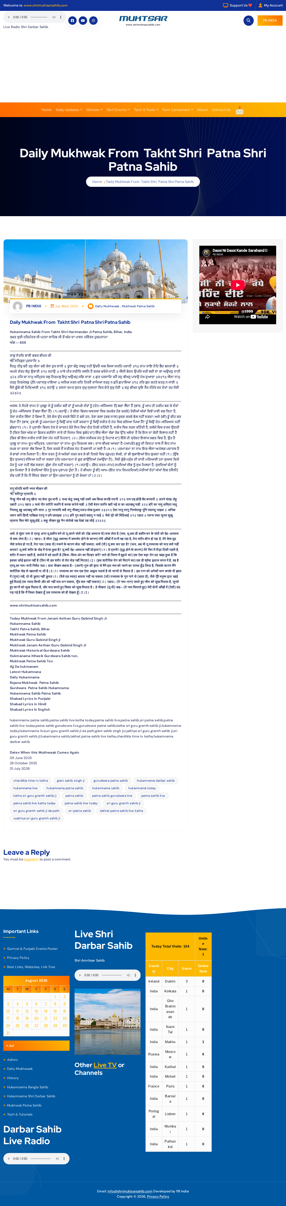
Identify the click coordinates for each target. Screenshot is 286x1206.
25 (17, 1025)
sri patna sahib (79, 811)
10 (8, 1011)
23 (65, 1018)
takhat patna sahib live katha (121, 811)
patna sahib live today (81, 803)
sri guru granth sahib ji (123, 803)
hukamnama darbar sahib (156, 781)
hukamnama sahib (105, 788)
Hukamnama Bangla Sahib (27, 1087)
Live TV (105, 1065)
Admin (12, 1060)
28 (46, 1025)
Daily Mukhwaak (107, 306)
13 (36, 1011)
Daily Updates (67, 109)
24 (8, 1025)
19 (27, 1018)
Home (47, 109)
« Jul (10, 1045)
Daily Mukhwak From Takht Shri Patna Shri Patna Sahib (150, 181)
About (202, 109)
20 (36, 1018)
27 (36, 1025)
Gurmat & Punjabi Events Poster (32, 948)
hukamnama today (142, 788)
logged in (31, 859)
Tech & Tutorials (20, 1114)
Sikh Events (116, 109)
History (13, 1078)
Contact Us (221, 109)
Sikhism (92, 109)
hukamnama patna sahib (64, 788)
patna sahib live (153, 796)
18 (17, 1018)
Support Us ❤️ (241, 5)
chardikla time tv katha (30, 781)
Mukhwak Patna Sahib (138, 306)
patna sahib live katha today (34, 803)
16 (64, 1011)
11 (17, 1011)
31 (8, 1032)
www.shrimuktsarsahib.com (46, 5)
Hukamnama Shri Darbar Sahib (31, 1096)
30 (64, 1025)
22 (55, 1018)
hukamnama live (25, 788)
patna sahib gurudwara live (112, 796)
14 (46, 1011)
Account (276, 5)
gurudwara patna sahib (111, 781)
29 (55, 1025)
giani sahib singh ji (71, 781)
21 (45, 1018)
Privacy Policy (18, 958)
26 (27, 1025)
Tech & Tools (144, 109)
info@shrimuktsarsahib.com (130, 1191)
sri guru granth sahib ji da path (36, 811)
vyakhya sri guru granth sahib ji (36, 818)
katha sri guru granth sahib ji (35, 796)
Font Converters (176, 109)
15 (55, 1011)
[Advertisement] (143, 71)
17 (8, 1018)
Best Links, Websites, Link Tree (31, 967)
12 (26, 1011)
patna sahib (74, 796)
